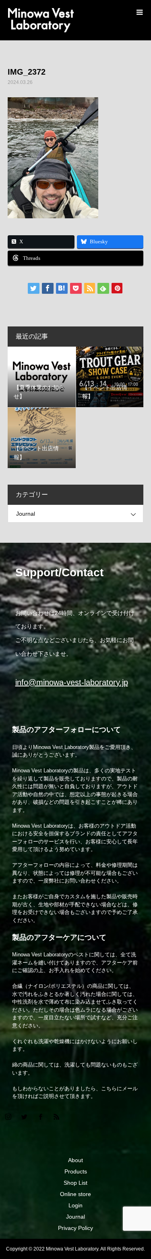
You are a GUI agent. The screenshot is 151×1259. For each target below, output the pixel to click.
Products (75, 1171)
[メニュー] (139, 12)
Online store (75, 1194)
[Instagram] (8, 1117)
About (75, 1160)
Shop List (75, 1183)
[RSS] (56, 1117)
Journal (25, 513)
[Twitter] (24, 1117)
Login (75, 1205)
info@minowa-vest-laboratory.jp (71, 682)
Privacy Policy (75, 1228)
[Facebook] (40, 1117)
